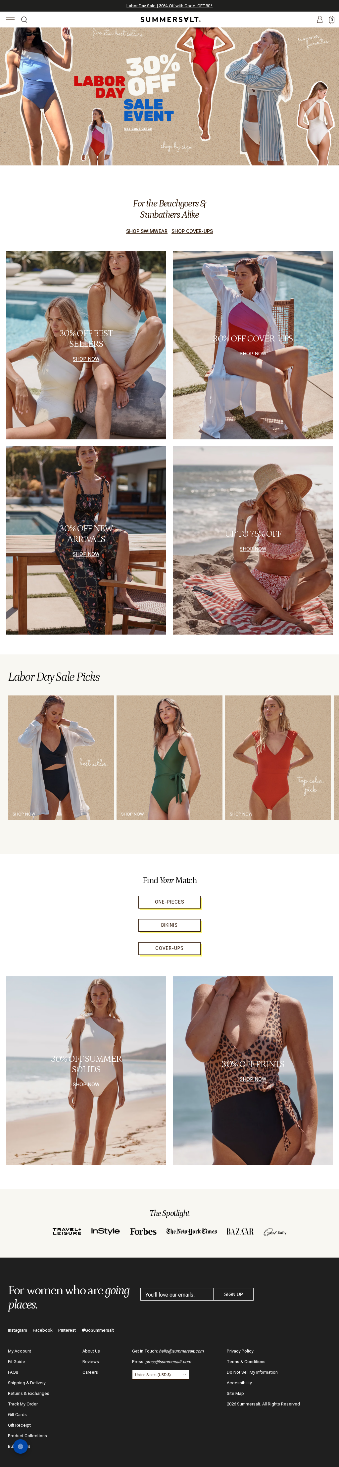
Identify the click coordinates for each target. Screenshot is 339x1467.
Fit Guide (16, 1361)
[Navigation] (10, 20)
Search (24, 20)
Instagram (17, 1330)
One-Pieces (169, 902)
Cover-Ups (169, 948)
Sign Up (233, 1294)
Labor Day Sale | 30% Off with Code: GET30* (169, 5)
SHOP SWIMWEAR (147, 231)
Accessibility (239, 1382)
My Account (19, 1351)
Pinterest (67, 1330)
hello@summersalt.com (181, 1351)
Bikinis (169, 925)
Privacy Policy (240, 1351)
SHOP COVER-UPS (192, 231)
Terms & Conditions (246, 1361)
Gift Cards (17, 1414)
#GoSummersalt (97, 1330)
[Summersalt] (169, 19)
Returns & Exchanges (28, 1393)
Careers (90, 1372)
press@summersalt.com (168, 1361)
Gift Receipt (19, 1425)
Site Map (235, 1393)
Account (319, 20)
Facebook (43, 1330)
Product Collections (27, 1435)
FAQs (13, 1372)
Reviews (90, 1361)
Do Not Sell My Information (252, 1372)
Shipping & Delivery (27, 1382)
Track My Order (23, 1403)
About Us (91, 1351)
